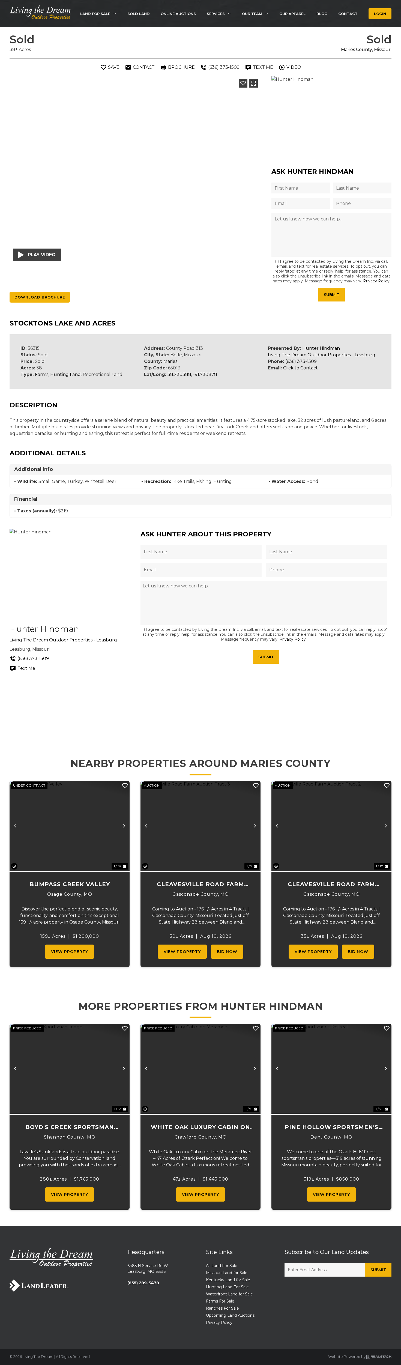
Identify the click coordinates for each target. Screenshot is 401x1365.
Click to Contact (300, 368)
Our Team (252, 13)
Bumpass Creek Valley (69, 884)
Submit (331, 294)
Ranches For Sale (222, 1308)
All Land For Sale (221, 1265)
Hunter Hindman (321, 348)
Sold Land (138, 13)
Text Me (26, 668)
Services (216, 13)
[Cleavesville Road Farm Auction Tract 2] (331, 826)
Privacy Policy (376, 281)
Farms (41, 374)
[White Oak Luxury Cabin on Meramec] (200, 1069)
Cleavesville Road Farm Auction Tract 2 (331, 884)
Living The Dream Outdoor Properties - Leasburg (321, 354)
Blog (321, 13)
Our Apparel (292, 13)
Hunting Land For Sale (227, 1287)
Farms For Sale (220, 1301)
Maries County (356, 49)
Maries (170, 361)
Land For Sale (95, 13)
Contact (348, 13)
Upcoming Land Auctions (230, 1315)
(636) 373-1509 (301, 361)
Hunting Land (65, 374)
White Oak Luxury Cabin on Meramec (200, 1127)
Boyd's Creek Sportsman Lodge (69, 1127)
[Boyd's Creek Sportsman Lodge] (70, 1069)
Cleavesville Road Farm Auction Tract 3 (200, 884)
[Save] (243, 83)
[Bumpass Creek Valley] (70, 826)
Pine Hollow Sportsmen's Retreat (331, 1127)
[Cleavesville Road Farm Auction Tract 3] (200, 826)
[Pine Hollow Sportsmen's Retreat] (331, 1069)
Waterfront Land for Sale (229, 1294)
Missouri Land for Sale (226, 1272)
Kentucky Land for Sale (228, 1279)
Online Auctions (178, 13)
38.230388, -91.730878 (192, 374)
